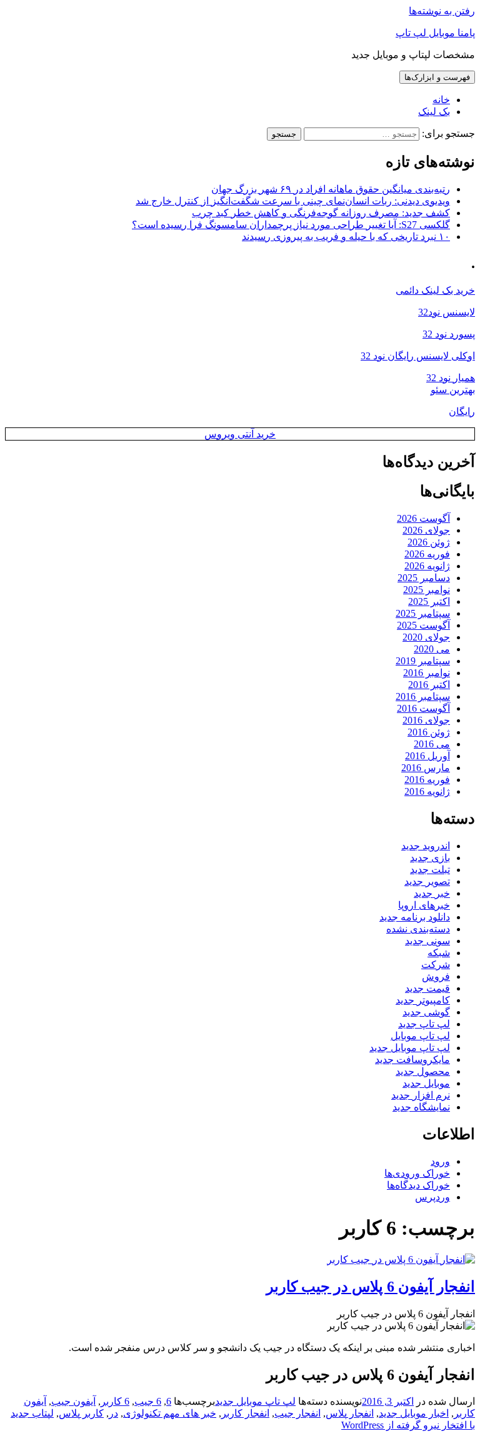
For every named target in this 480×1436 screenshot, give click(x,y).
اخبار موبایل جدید (414, 1413)
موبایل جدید (426, 1083)
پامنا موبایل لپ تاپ (435, 32)
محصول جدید (423, 1071)
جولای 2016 (426, 720)
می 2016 (432, 744)
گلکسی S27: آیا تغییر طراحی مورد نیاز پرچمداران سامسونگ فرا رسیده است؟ (291, 224)
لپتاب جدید (32, 1413)
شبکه (439, 952)
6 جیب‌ (147, 1401)
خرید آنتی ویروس (240, 434)
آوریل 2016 (427, 755)
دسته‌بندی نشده (418, 929)
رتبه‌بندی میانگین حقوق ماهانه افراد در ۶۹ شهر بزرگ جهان (330, 189)
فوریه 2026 (427, 554)
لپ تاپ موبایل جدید (409, 1047)
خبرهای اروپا (424, 905)
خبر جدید (432, 893)
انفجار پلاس (350, 1413)
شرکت (435, 964)
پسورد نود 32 (448, 334)
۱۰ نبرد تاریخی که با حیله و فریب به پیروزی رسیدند (346, 236)
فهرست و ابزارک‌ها (437, 77)
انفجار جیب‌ (297, 1413)
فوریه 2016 (427, 779)
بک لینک (434, 111)
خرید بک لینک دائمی (435, 290)
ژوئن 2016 (429, 732)
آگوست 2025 (423, 625)
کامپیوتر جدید (423, 1000)
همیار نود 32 (450, 377)
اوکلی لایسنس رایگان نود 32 (418, 356)
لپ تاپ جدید (424, 1024)
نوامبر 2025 (426, 589)
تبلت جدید (430, 869)
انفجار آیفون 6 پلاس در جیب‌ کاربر (370, 1287)
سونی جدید (427, 940)
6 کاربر (115, 1401)
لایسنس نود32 (446, 312)
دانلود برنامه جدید (414, 917)
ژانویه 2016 (427, 791)
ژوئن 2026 (429, 542)
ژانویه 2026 (427, 566)
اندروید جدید (425, 845)
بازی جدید (430, 857)
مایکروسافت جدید (412, 1059)
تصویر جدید (427, 881)
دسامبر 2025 (424, 577)
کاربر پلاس (81, 1413)
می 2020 (432, 649)
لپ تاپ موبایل (420, 1035)
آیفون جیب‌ (73, 1401)
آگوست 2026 (423, 518)
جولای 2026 (426, 530)
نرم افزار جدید (420, 1095)
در (113, 1413)
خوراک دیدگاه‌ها (418, 1185)
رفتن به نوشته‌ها (442, 11)
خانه (441, 99)
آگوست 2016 (423, 708)
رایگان (462, 411)
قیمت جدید (427, 988)
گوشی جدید (426, 1012)
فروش (436, 976)
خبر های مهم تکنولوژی (169, 1413)
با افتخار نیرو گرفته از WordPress (408, 1425)
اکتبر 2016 (429, 684)
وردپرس (432, 1197)
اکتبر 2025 (429, 601)
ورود (440, 1161)
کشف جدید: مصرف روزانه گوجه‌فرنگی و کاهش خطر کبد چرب (321, 212)
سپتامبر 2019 (423, 661)
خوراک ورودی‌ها (417, 1173)
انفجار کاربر (245, 1413)
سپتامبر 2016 (423, 696)
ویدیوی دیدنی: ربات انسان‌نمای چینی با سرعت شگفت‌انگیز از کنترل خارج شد (293, 201)
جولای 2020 (426, 637)
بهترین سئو (453, 389)
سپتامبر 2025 (423, 613)
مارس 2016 (425, 767)
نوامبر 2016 (426, 672)
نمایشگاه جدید (421, 1107)
